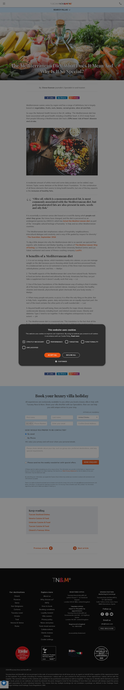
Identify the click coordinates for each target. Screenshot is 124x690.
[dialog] (62, 345)
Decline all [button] (71, 355)
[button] (62, 361)
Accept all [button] (52, 355)
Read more (75, 336)
